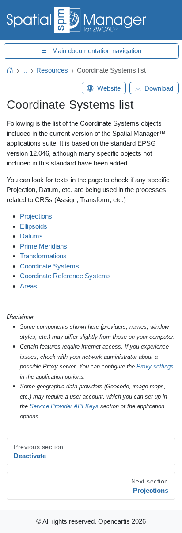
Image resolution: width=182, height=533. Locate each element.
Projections (36, 216)
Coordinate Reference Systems (65, 276)
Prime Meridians (43, 246)
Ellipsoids (33, 226)
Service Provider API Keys (64, 406)
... (24, 70)
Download (158, 88)
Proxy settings (155, 366)
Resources (52, 70)
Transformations (43, 256)
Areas (28, 286)
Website (109, 88)
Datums (31, 236)
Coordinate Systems (49, 266)
